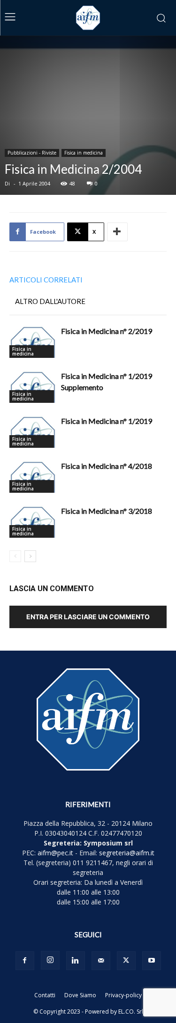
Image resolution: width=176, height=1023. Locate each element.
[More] (117, 231)
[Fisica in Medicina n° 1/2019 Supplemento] (32, 387)
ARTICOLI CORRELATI (46, 279)
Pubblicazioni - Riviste (32, 152)
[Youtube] (151, 960)
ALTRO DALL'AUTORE (50, 301)
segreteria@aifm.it (126, 852)
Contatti (44, 995)
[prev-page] (15, 556)
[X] (126, 960)
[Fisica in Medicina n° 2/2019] (32, 342)
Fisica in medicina (83, 152)
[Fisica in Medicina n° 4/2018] (32, 476)
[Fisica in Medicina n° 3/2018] (32, 521)
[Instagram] (50, 960)
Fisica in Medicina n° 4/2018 (106, 465)
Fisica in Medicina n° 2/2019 (106, 330)
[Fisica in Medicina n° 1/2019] (32, 431)
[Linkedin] (75, 960)
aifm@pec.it (55, 852)
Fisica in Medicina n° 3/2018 (106, 510)
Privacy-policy (123, 995)
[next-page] (30, 556)
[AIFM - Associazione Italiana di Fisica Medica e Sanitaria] (88, 18)
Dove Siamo (80, 995)
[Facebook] (24, 960)
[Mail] (101, 960)
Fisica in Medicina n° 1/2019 (106, 420)
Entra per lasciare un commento (88, 617)
